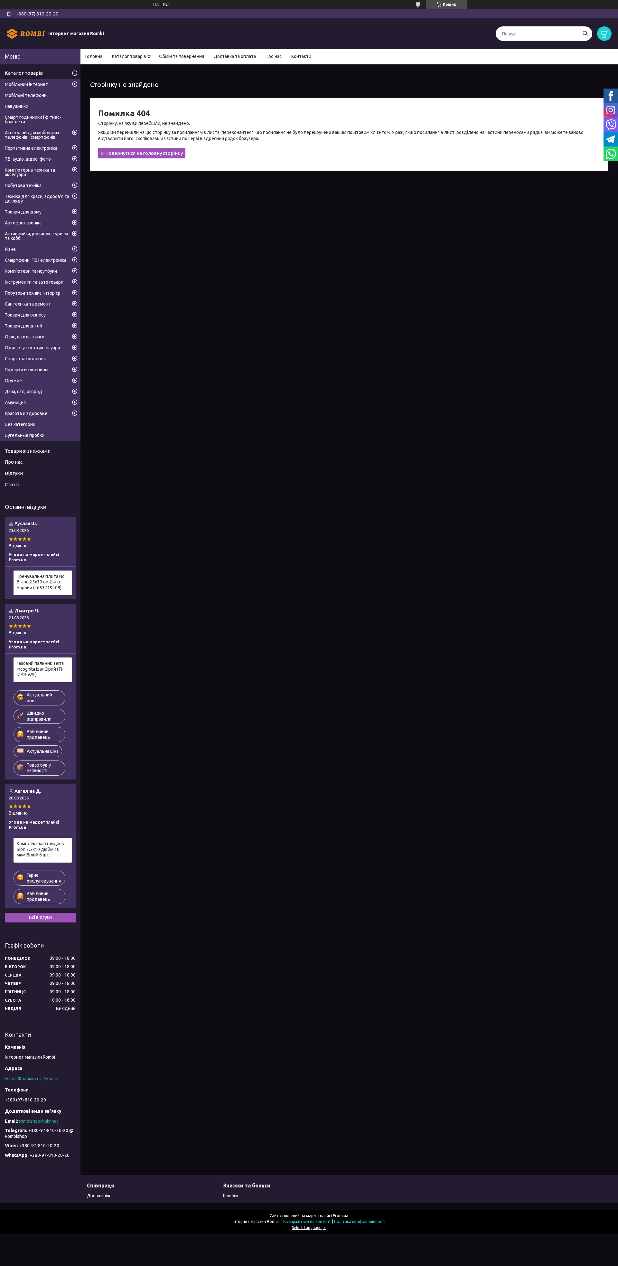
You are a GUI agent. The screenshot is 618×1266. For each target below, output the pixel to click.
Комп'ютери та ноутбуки (31, 271)
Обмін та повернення (181, 56)
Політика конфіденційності (359, 1221)
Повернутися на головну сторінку (144, 153)
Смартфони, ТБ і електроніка (35, 260)
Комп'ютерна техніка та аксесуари (30, 172)
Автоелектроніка (23, 222)
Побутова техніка (23, 185)
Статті (12, 484)
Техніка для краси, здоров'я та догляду (37, 198)
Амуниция (15, 402)
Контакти (301, 56)
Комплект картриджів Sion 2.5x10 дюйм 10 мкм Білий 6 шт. (40, 849)
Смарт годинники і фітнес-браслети (33, 119)
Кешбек (231, 1195)
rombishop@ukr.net (38, 1121)
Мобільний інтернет (26, 84)
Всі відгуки (40, 917)
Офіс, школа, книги (24, 336)
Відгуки (14, 473)
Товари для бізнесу (25, 314)
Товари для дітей (23, 325)
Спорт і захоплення (25, 358)
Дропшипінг (99, 1195)
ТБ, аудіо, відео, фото (28, 159)
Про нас (274, 56)
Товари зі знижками (28, 451)
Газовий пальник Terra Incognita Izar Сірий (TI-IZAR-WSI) (40, 669)
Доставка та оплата (235, 56)
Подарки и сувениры (26, 369)
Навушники (16, 106)
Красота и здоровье (26, 413)
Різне (10, 249)
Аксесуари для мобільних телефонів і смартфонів (32, 135)
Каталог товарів (129, 56)
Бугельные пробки (24, 435)
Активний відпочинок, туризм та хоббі (36, 236)
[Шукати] (585, 33)
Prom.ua (340, 1216)
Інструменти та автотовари (34, 282)
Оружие (13, 380)
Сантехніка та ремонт (28, 304)
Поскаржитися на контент (306, 1221)
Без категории (20, 424)
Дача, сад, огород (23, 391)
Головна (93, 56)
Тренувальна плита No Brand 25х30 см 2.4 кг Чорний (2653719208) (41, 582)
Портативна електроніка (31, 148)
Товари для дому (23, 211)
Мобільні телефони (26, 95)
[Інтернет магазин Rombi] (25, 33)
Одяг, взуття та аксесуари (32, 347)
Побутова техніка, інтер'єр (33, 293)
